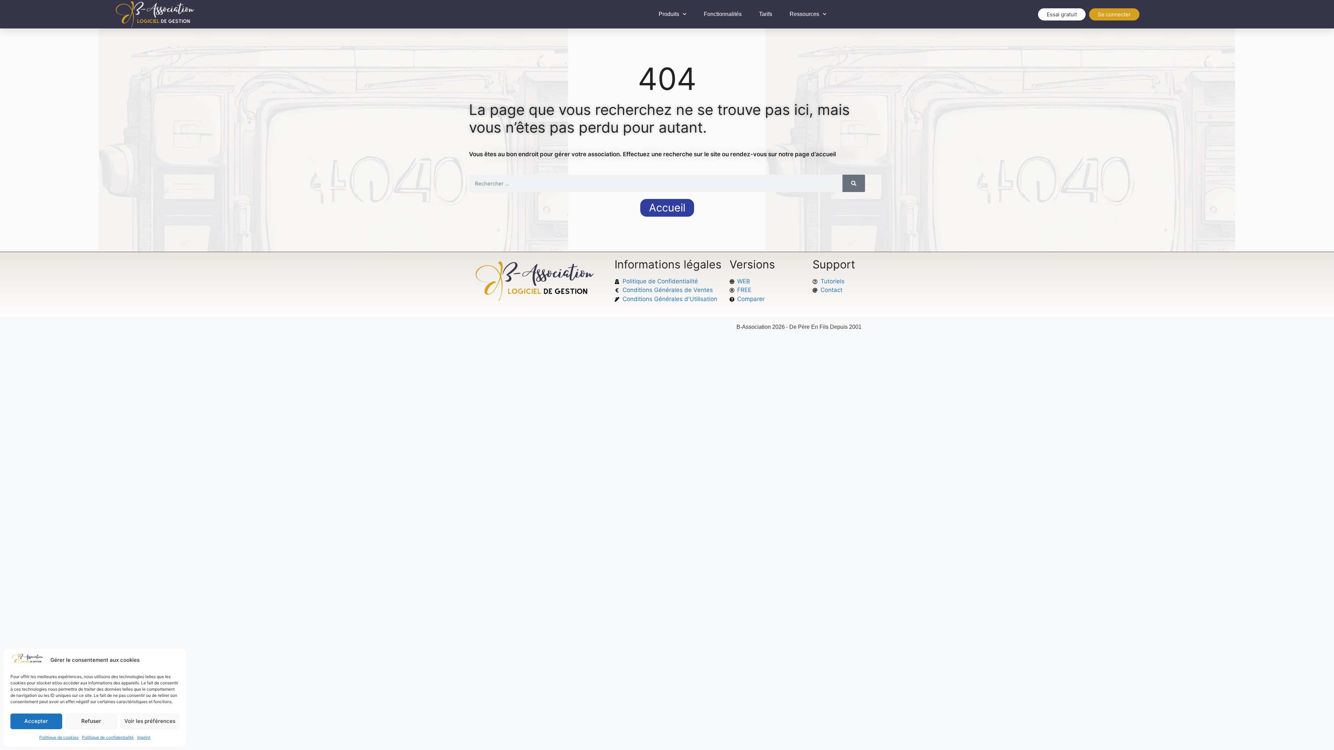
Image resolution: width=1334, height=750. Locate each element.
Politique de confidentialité (108, 737)
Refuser (91, 721)
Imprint (143, 737)
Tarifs (765, 14)
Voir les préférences (149, 721)
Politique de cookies (59, 737)
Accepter (36, 721)
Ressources (804, 14)
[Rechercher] (853, 183)
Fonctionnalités (723, 14)
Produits (669, 14)
